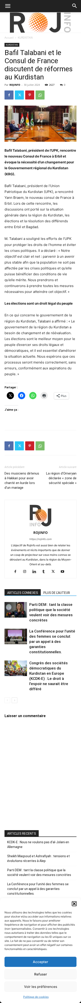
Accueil (9, 37)
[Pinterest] (29, 95)
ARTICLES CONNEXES (22, 593)
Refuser (40, 974)
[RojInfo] (40, 22)
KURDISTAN (25, 37)
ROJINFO (14, 84)
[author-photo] (40, 526)
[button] (74, 903)
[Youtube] (64, 571)
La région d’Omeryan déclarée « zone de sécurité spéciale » (61, 478)
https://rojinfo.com (40, 539)
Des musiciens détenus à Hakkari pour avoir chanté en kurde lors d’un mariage (21, 480)
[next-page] (14, 700)
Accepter (40, 962)
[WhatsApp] (40, 95)
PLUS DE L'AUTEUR (56, 593)
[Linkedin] (36, 571)
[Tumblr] (45, 571)
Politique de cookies (36, 996)
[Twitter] (19, 95)
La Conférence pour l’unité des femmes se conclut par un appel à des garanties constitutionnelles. (52, 641)
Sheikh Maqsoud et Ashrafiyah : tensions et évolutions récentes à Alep (38, 858)
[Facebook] (9, 95)
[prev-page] (7, 700)
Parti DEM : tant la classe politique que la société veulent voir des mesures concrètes (39, 872)
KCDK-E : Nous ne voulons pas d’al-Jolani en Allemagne (38, 844)
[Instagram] (26, 571)
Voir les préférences (40, 986)
